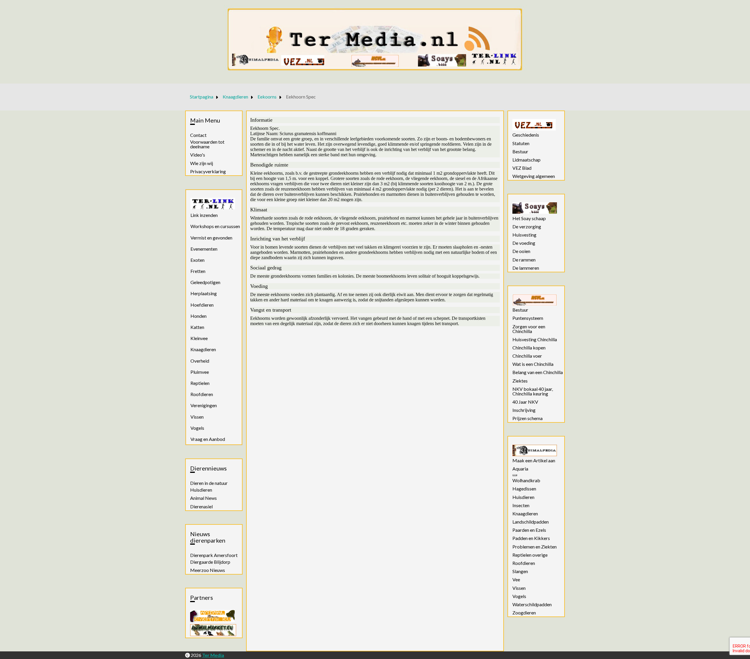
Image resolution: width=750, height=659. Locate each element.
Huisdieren (201, 490)
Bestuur (520, 151)
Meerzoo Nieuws (207, 570)
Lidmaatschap (526, 159)
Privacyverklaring (208, 171)
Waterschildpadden (532, 604)
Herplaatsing (203, 293)
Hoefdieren (202, 305)
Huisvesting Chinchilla (534, 339)
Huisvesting (524, 234)
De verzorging (526, 226)
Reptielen (199, 383)
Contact (198, 135)
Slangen (520, 571)
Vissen (197, 416)
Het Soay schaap (529, 218)
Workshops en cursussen (215, 226)
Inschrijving (524, 410)
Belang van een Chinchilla (537, 372)
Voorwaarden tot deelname (207, 144)
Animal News (203, 498)
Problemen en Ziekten (534, 546)
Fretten (197, 271)
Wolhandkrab (526, 480)
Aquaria (520, 468)
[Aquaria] (514, 475)
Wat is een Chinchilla (532, 364)
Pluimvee (199, 372)
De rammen (524, 259)
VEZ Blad (521, 168)
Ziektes (520, 380)
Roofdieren (201, 394)
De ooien (521, 251)
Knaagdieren (203, 349)
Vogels (197, 428)
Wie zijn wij (201, 163)
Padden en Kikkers (531, 538)
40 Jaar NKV (525, 402)
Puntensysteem (527, 318)
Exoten (197, 260)
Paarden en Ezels (529, 530)
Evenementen (203, 249)
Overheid (199, 361)
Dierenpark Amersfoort (214, 555)
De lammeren (525, 268)
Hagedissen (524, 488)
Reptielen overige (530, 555)
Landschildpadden (530, 521)
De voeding (523, 243)
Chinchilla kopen (529, 347)
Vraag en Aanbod (207, 439)
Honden (198, 316)
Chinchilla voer (527, 356)
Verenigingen (203, 405)
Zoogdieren (524, 612)
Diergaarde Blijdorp (210, 562)
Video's (197, 154)
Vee (516, 579)
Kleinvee (199, 338)
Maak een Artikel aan (533, 460)
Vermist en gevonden (211, 237)
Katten (197, 327)
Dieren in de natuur (209, 483)
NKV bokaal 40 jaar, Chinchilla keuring (532, 391)
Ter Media (213, 655)
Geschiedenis (525, 135)
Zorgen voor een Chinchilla (528, 329)
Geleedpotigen (205, 282)
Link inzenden (204, 215)
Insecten (520, 505)
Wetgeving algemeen (533, 176)
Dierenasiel (201, 506)
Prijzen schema (527, 418)
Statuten (520, 143)
